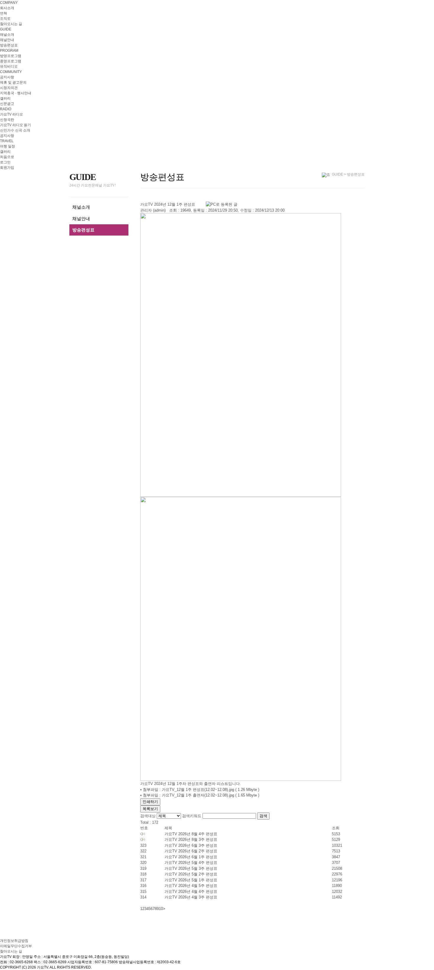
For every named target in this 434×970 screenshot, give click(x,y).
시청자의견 (9, 88)
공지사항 (7, 77)
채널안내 (7, 40)
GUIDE (5, 29)
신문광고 (7, 104)
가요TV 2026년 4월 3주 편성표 (190, 897)
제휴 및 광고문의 (13, 82)
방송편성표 (9, 45)
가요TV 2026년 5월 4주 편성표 (190, 862)
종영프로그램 (10, 61)
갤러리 (5, 98)
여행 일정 (7, 146)
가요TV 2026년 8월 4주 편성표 (190, 834)
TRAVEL (7, 141)
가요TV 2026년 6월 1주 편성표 (190, 857)
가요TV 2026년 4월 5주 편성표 (190, 885)
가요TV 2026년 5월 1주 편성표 (190, 880)
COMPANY (9, 3)
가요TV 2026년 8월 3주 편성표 (190, 839)
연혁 (3, 13)
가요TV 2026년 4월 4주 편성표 (190, 891)
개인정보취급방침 (14, 941)
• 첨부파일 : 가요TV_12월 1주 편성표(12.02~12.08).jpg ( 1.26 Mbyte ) (199, 789)
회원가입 (7, 168)
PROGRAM (9, 50)
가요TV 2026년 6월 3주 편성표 (190, 845)
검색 (263, 816)
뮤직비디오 (9, 66)
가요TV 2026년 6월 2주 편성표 (190, 851)
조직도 (5, 19)
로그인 (5, 162)
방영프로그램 (10, 56)
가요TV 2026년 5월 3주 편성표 (190, 868)
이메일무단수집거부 (16, 946)
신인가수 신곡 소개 (15, 130)
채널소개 (7, 35)
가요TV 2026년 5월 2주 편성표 (190, 874)
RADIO (5, 109)
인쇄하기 (150, 801)
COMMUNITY (11, 72)
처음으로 (7, 157)
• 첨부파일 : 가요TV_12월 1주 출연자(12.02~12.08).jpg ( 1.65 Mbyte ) (199, 795)
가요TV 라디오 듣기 (15, 125)
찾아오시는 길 (11, 24)
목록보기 (150, 809)
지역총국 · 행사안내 (15, 93)
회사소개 (7, 8)
